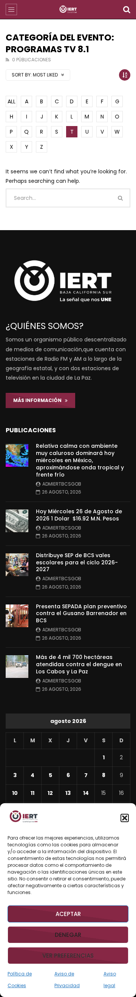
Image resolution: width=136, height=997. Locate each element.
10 (15, 793)
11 (32, 793)
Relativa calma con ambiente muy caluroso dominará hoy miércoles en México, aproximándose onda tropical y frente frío (80, 460)
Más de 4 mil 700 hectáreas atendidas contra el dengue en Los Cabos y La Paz (79, 664)
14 (86, 793)
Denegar (68, 935)
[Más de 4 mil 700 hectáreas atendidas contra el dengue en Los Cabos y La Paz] (17, 666)
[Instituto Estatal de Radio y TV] (68, 9)
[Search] (126, 9)
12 (50, 793)
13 (68, 793)
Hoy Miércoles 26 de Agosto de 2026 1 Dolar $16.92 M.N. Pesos (79, 515)
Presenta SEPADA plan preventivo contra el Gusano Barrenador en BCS (81, 614)
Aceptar (68, 914)
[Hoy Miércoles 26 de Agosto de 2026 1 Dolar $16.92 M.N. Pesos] (17, 520)
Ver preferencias (68, 956)
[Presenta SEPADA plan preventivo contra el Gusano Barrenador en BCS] (17, 615)
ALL (11, 101)
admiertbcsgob (61, 484)
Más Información (39, 400)
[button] (124, 818)
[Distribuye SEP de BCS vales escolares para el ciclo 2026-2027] (17, 564)
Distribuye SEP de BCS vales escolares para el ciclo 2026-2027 (77, 562)
